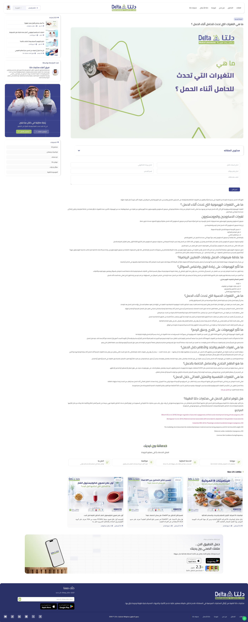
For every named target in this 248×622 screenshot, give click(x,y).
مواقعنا (144, 461)
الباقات (238, 7)
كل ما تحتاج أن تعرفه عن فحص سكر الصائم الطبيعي (29, 50)
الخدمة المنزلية (185, 461)
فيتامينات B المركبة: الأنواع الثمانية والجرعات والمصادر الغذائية (222, 515)
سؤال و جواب (54, 167)
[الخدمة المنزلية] (194, 462)
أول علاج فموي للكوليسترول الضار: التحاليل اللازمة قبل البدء (103, 515)
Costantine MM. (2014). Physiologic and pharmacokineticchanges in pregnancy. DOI (217, 423)
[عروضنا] (238, 462)
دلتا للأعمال (204, 7)
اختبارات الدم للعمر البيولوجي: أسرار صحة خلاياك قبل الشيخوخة (26, 32)
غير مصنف (237, 480)
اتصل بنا (101, 461)
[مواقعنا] (151, 462)
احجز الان (234, 189)
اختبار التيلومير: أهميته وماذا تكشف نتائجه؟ (32, 41)
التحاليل (230, 7)
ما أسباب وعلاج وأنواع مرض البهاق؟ (34, 23)
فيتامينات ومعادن (52, 152)
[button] (79, 150)
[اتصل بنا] (107, 462)
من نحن (222, 7)
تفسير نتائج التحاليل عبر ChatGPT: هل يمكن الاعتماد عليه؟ (164, 515)
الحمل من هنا (225, 389)
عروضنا (232, 461)
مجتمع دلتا (54, 147)
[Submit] (20, 599)
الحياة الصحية (238, 19)
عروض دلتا (55, 162)
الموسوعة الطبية (52, 172)
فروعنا (213, 7)
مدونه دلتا (193, 7)
